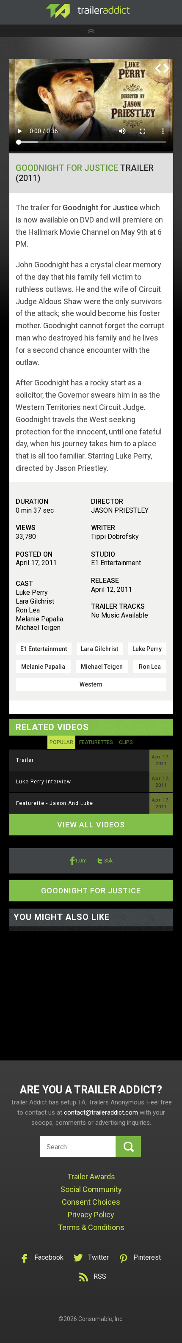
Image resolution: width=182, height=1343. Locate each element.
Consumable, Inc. (101, 1319)
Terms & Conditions (91, 1227)
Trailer (25, 760)
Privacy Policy (91, 1214)
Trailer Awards (91, 1176)
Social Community (91, 1189)
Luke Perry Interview (43, 782)
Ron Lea (150, 666)
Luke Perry (147, 648)
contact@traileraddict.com (101, 1112)
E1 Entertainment (43, 648)
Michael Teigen (102, 666)
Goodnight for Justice (67, 168)
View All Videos (91, 824)
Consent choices (91, 1201)
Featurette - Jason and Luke (54, 803)
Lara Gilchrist (99, 648)
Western (91, 684)
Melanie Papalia (43, 666)
